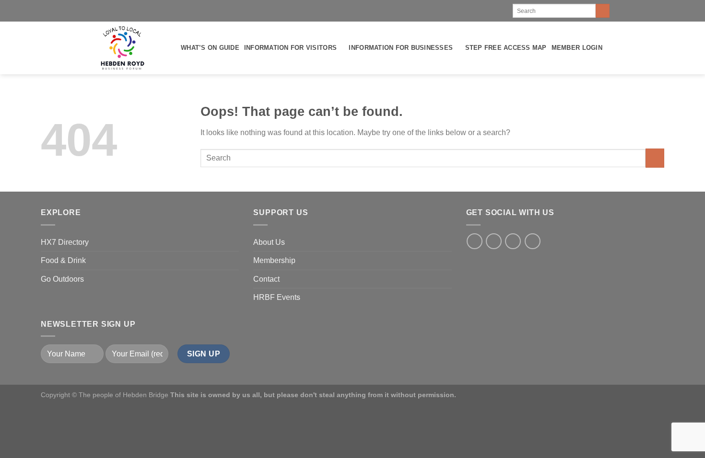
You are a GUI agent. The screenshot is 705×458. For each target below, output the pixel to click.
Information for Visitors (290, 47)
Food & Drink (63, 260)
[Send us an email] (532, 241)
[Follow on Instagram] (494, 241)
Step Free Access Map (506, 47)
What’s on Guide (210, 47)
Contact (266, 279)
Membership (274, 260)
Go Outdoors (62, 279)
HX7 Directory (65, 242)
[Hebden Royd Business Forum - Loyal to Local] (121, 48)
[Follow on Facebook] (474, 241)
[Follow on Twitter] (513, 241)
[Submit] (603, 11)
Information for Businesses (401, 47)
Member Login (577, 47)
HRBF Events (276, 297)
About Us (269, 242)
